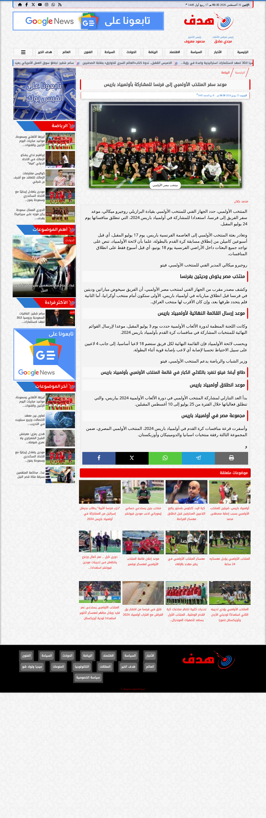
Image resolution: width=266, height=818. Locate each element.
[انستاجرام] (46, 4)
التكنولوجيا (82, 666)
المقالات (105, 666)
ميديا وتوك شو (32, 666)
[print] (231, 458)
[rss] (60, 4)
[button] (21, 268)
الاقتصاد (174, 52)
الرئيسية (242, 52)
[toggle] (23, 51)
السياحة (110, 52)
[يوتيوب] (40, 4)
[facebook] (99, 458)
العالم (66, 52)
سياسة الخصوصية (88, 677)
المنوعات (58, 666)
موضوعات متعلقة (234, 472)
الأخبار (218, 52)
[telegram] (198, 458)
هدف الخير (45, 52)
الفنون (88, 52)
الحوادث (131, 52)
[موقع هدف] (209, 22)
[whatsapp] (165, 458)
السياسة (196, 52)
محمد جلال (241, 201)
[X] (132, 458)
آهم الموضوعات (50, 230)
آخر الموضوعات (51, 386)
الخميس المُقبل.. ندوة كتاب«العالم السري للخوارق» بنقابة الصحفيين (162, 63)
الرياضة (153, 52)
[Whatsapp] (53, 4)
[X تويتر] (33, 4)
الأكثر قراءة (56, 303)
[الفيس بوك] (26, 4)
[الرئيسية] (20, 4)
